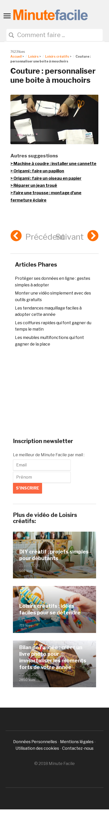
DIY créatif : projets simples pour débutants (54, 555)
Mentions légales (77, 741)
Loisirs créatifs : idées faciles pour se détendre (50, 609)
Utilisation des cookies (37, 748)
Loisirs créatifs (57, 56)
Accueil (16, 56)
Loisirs (33, 56)
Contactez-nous (78, 748)
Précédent (45, 237)
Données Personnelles (35, 741)
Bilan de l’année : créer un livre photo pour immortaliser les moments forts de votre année (52, 657)
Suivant (70, 237)
